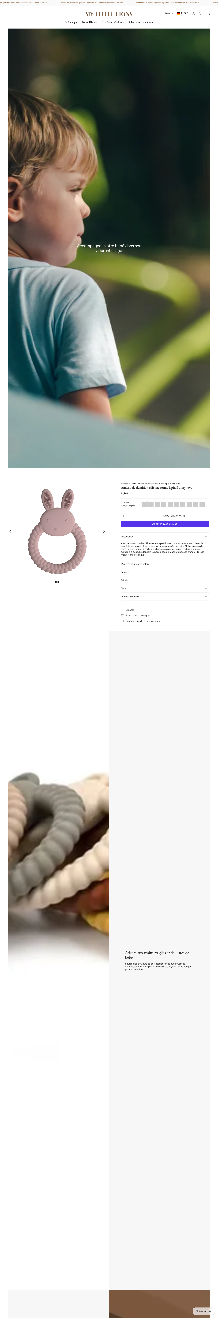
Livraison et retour (131, 596)
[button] (200, 13)
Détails (124, 580)
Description (127, 536)
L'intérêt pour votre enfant (135, 564)
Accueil (124, 483)
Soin (123, 588)
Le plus (124, 572)
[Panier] (208, 13)
